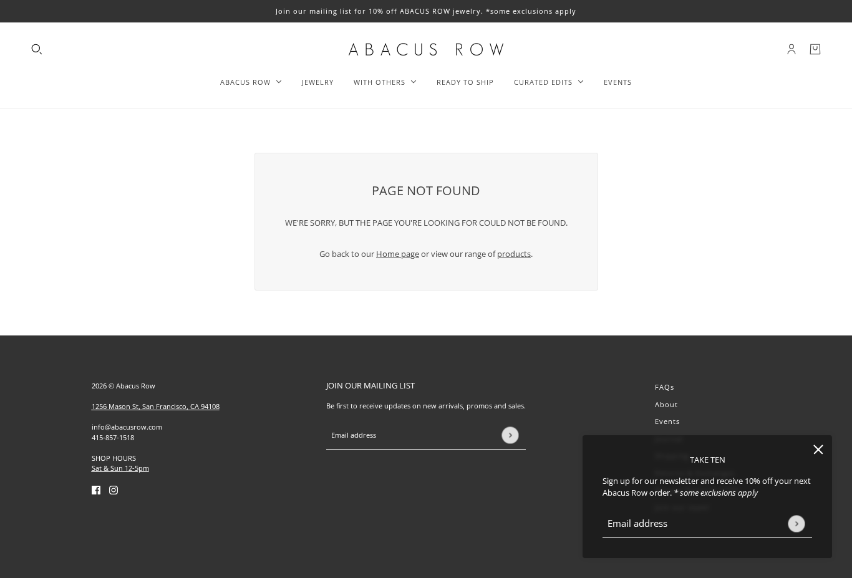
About (666, 404)
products (514, 253)
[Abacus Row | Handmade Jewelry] (426, 49)
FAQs (664, 387)
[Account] (791, 49)
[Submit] (796, 523)
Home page (397, 253)
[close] (818, 449)
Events (667, 421)
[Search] (37, 49)
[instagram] (113, 490)
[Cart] (815, 49)
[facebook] (96, 490)
